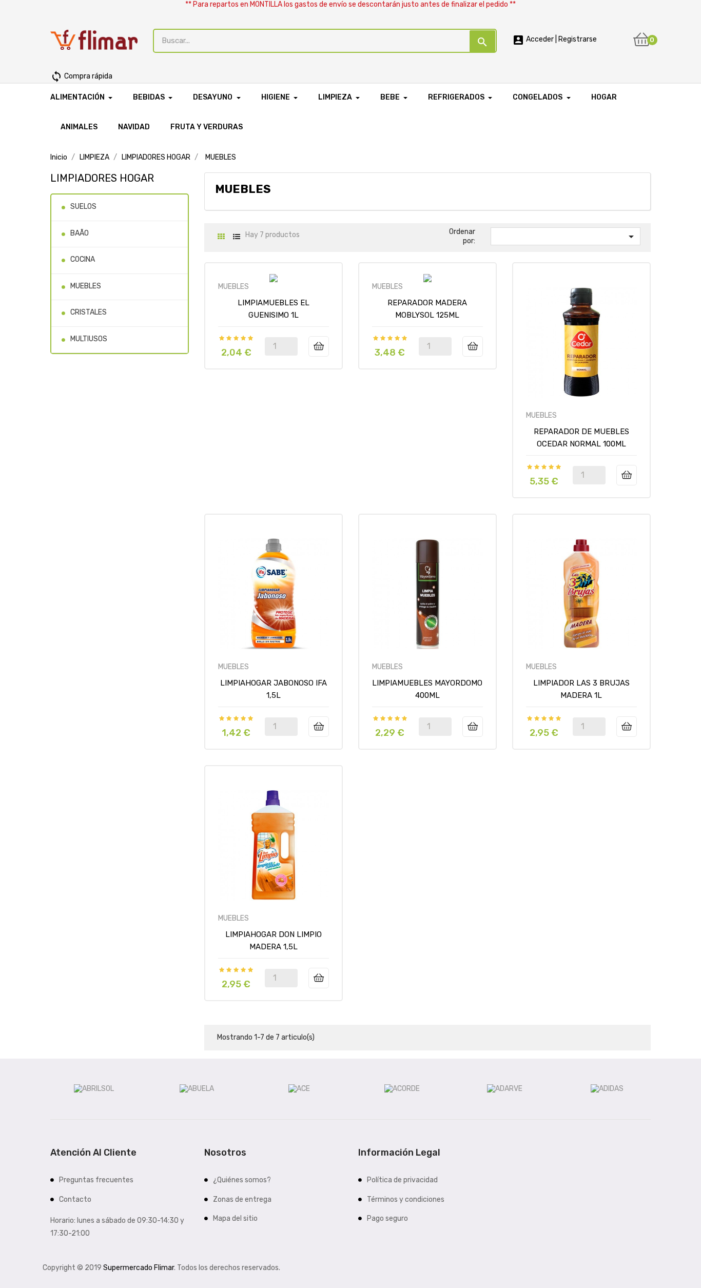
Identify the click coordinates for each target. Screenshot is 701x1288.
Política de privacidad (402, 1180)
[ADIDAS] (607, 1088)
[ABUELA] (197, 1088)
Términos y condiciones (405, 1199)
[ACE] (299, 1088)
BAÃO (79, 233)
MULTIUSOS (88, 339)
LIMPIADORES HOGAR (102, 178)
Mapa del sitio (235, 1218)
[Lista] (236, 236)
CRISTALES (88, 312)
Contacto (75, 1199)
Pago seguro (387, 1218)
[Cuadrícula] (221, 236)
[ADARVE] (504, 1088)
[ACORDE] (402, 1088)
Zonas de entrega (242, 1199)
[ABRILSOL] (94, 1088)
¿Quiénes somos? (242, 1180)
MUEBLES (85, 286)
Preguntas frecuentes (96, 1180)
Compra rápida (81, 76)
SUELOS (83, 206)
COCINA (82, 259)
